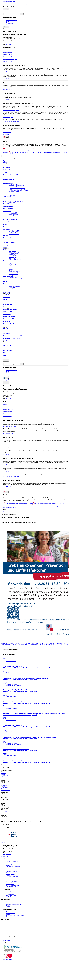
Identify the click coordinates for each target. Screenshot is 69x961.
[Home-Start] (4, 161)
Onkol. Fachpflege (13, 215)
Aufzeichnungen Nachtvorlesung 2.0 (14, 904)
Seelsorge (11, 289)
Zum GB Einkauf (7, 132)
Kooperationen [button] (6, 292)
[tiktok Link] (4, 934)
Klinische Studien (9, 872)
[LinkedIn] (4, 925)
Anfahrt (7, 21)
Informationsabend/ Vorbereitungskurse (17, 261)
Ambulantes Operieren (13, 253)
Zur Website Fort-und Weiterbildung (11, 121)
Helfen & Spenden (10, 916)
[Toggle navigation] (14, 158)
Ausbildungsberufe (10, 884)
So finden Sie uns (4, 856)
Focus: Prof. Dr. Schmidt (14, 231)
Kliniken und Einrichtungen (12, 861)
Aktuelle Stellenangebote (11, 882)
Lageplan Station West (8, 54)
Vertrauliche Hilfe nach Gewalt (15, 259)
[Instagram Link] (4, 929)
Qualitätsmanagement (13, 213)
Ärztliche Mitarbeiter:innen (14, 212)
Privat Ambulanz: (5, 811)
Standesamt (11, 275)
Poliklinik (3, 774)
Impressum (5, 937)
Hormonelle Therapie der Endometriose (17, 189)
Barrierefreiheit (6, 940)
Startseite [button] (5, 162)
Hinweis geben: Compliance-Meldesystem (15, 915)
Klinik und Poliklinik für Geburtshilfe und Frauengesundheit (17, 4)
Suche (4, 12)
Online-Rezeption (9, 864)
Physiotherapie (12, 287)
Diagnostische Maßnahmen (14, 186)
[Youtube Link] (4, 927)
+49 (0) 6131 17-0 (9, 44)
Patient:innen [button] (6, 247)
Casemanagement (12, 284)
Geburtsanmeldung (13, 264)
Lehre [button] (4, 326)
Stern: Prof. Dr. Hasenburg (14, 232)
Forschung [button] (5, 306)
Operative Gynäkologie (14, 255)
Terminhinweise (9, 903)
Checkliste (11, 291)
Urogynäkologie (12, 254)
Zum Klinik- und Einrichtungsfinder (11, 71)
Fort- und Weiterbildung (11, 886)
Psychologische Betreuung (14, 286)
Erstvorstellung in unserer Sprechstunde (17, 185)
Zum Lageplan (4, 842)
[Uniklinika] (12, 948)
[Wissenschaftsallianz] (12, 953)
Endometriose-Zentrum (5, 790)
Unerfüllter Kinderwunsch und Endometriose (18, 190)
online (12, 807)
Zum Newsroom (6, 99)
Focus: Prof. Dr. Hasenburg (14, 230)
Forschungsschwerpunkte (11, 871)
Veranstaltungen (12, 202)
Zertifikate (11, 194)
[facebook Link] (4, 932)
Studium (8, 875)
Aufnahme (8, 865)
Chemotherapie (12, 258)
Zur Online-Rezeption (8, 78)
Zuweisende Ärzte (12, 280)
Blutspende (8, 24)
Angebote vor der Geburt (14, 263)
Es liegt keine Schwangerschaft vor (16, 278)
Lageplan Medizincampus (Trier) (10, 59)
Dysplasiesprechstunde (13, 180)
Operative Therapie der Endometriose (17, 188)
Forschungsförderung (10, 874)
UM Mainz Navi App (7, 61)
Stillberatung (11, 269)
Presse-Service (9, 896)
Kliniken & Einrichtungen (11, 20)
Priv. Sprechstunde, (5, 785)
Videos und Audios (10, 894)
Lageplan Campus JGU (8, 56)
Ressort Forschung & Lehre (12, 876)
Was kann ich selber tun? (14, 191)
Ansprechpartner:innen (11, 895)
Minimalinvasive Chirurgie (14, 252)
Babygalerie (11, 270)
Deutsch (7, 379)
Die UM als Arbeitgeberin (11, 881)
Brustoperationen (12, 251)
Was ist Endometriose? (13, 184)
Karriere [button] (5, 340)
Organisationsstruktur (10, 913)
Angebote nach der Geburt (14, 272)
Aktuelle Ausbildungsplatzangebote (13, 885)
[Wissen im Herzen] (8, 958)
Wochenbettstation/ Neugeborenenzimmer (17, 268)
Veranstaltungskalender (11, 901)
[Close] (3, 28)
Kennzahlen (8, 911)
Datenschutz (5, 939)
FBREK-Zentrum (4, 787)
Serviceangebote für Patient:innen (13, 866)
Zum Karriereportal (7, 89)
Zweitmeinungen (12, 257)
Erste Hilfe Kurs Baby (13, 274)
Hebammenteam (12, 266)
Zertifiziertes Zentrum (13, 182)
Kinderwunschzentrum (5, 776)
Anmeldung (3, 773)
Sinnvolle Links (12, 195)
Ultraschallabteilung (5, 788)
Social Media (9, 892)
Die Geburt (11, 265)
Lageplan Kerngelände (8, 52)
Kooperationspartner (13, 192)
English (7, 380)
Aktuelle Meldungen (10, 891)
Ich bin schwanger (12, 277)
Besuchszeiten (9, 22)
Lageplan (8, 906)
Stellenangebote (9, 23)
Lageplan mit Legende (5, 819)
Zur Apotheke (6, 134)
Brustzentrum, (4, 786)
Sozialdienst (11, 288)
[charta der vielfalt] (7, 959)
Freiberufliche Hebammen (14, 271)
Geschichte (8, 914)
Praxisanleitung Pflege (13, 214)
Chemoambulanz (4, 775)
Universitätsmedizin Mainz (9, 1)
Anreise (5, 49)
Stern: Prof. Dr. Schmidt (14, 234)
